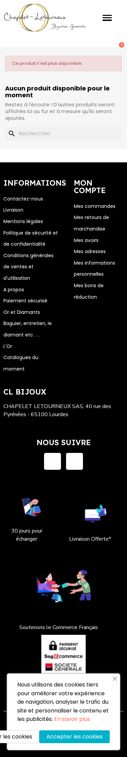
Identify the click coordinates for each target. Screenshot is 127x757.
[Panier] (118, 41)
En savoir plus (72, 719)
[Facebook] (52, 461)
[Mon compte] (96, 41)
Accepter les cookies (74, 736)
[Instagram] (74, 461)
